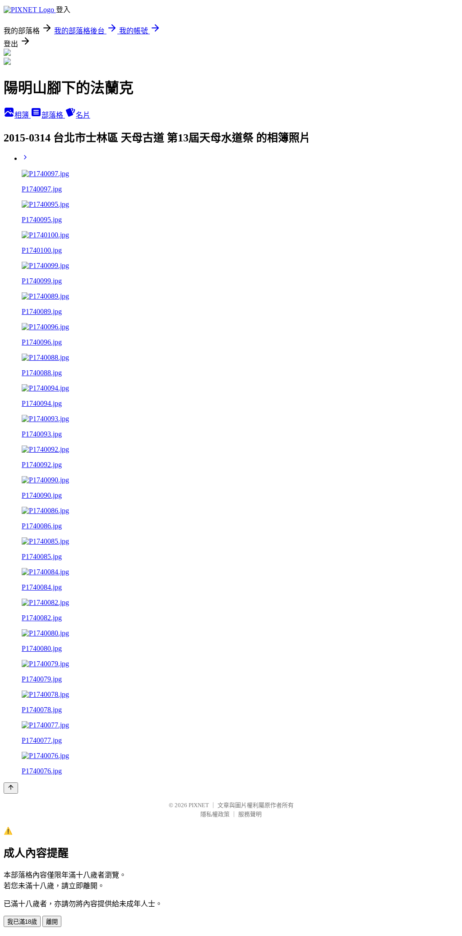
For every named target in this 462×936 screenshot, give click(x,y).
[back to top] (11, 788)
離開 (52, 921)
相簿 (22, 115)
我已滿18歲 (22, 921)
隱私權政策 (215, 814)
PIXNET (199, 805)
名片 (83, 115)
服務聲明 (250, 814)
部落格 (53, 115)
